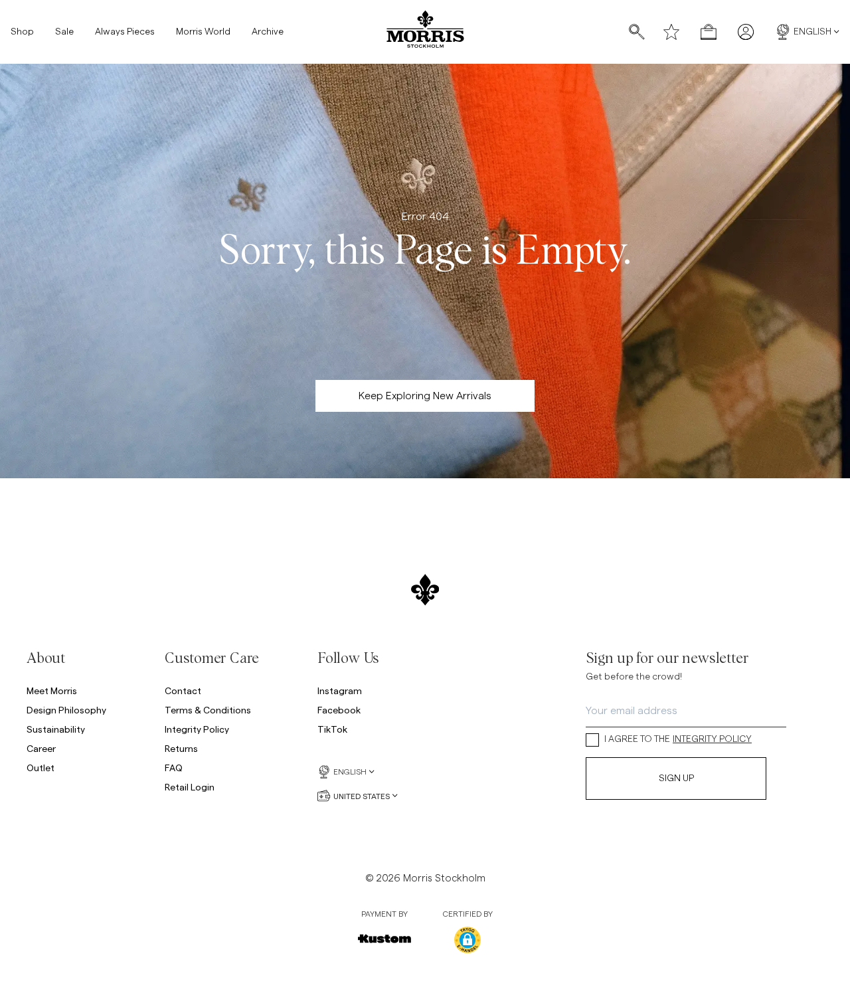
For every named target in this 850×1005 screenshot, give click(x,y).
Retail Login (189, 786)
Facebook (339, 709)
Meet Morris (52, 690)
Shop (22, 32)
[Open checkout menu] (708, 32)
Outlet (40, 767)
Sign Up (676, 778)
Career (41, 748)
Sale (64, 32)
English (812, 32)
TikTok (332, 729)
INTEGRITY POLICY (712, 739)
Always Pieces (125, 32)
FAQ (174, 767)
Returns (181, 748)
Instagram (339, 690)
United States (361, 795)
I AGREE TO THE (678, 739)
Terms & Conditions (208, 709)
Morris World (203, 32)
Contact (183, 690)
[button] (467, 940)
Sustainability (56, 729)
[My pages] (746, 32)
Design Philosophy (66, 709)
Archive (268, 32)
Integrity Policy (197, 729)
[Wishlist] (671, 32)
